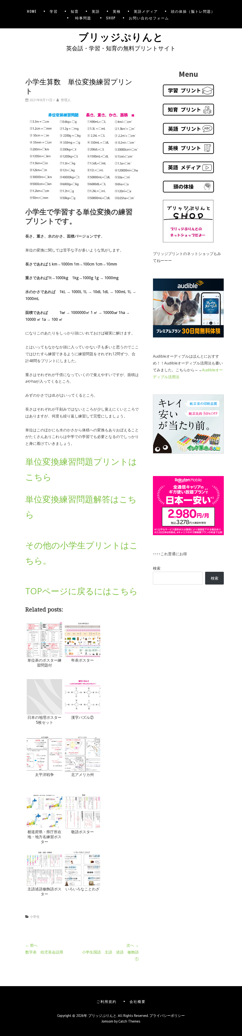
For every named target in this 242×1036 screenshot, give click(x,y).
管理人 (66, 100)
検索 (156, 568)
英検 (117, 11)
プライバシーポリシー (167, 1015)
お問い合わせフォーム (149, 17)
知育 (75, 11)
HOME (32, 11)
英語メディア (146, 11)
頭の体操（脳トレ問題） (193, 11)
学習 (54, 11)
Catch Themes (129, 1021)
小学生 (35, 916)
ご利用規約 (106, 1001)
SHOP (111, 17)
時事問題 (84, 17)
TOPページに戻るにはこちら (81, 591)
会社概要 (138, 1001)
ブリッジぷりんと (121, 36)
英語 (96, 11)
